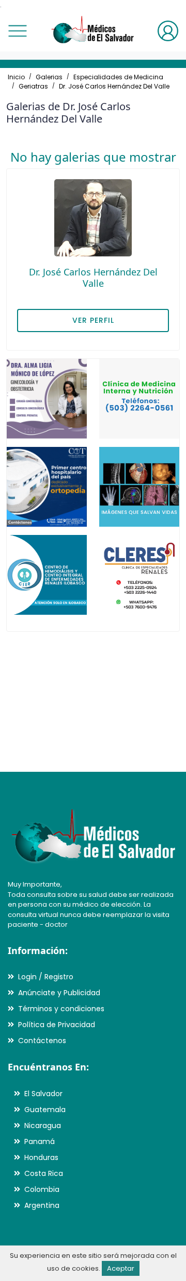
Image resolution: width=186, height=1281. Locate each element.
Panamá (39, 1141)
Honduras (41, 1157)
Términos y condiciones (61, 1008)
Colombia (41, 1189)
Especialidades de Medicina (118, 77)
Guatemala (45, 1109)
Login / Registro (45, 977)
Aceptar (120, 1268)
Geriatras (33, 86)
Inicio (16, 77)
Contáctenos (42, 1040)
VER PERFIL (93, 320)
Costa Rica (43, 1173)
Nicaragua (42, 1125)
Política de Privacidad (56, 1024)
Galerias (49, 77)
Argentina (41, 1205)
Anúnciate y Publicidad (59, 993)
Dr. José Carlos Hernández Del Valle (114, 86)
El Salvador (43, 1093)
